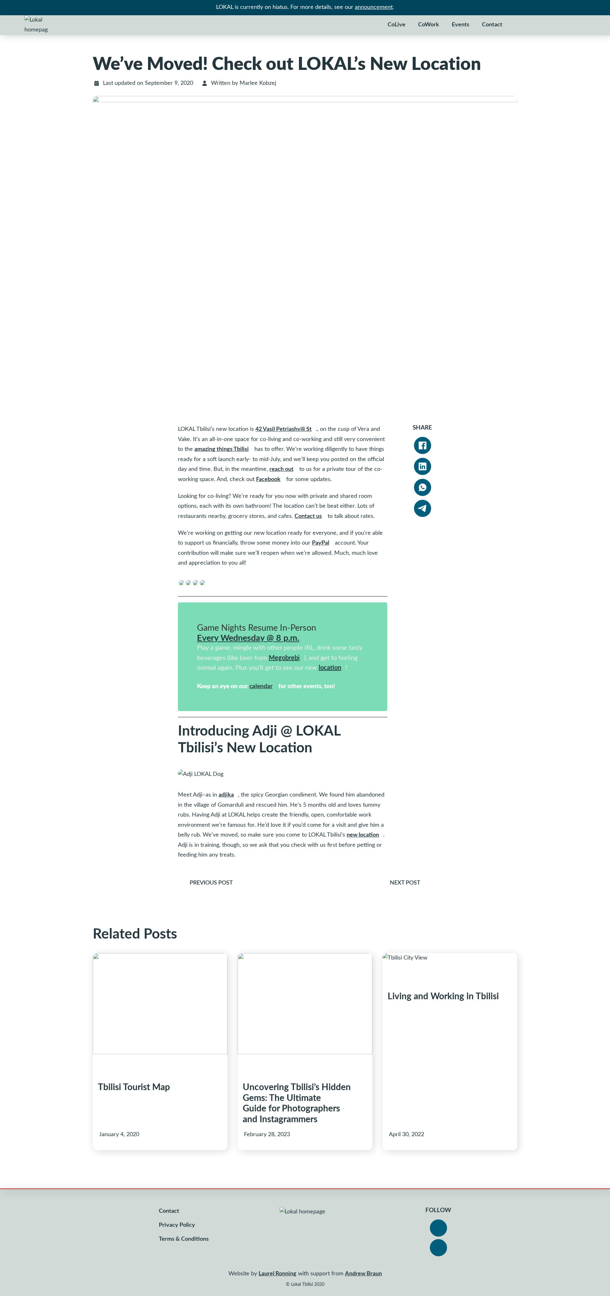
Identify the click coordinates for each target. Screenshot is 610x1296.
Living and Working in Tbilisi (443, 996)
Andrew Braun (363, 1274)
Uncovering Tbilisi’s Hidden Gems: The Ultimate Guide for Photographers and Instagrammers (297, 1103)
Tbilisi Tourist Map (134, 1087)
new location (363, 835)
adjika (226, 795)
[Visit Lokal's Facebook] (438, 1228)
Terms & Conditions (184, 1239)
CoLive (396, 25)
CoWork (428, 25)
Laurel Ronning (277, 1274)
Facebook (268, 479)
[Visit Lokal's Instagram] (438, 1247)
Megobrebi (284, 658)
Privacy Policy (177, 1225)
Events (460, 25)
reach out (281, 469)
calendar (261, 686)
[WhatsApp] (422, 487)
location (330, 668)
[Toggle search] (518, 25)
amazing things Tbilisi (221, 449)
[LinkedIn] (422, 466)
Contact (492, 25)
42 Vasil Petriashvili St (283, 429)
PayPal (320, 543)
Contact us (308, 516)
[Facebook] (422, 445)
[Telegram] (422, 508)
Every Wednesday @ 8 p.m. (248, 638)
